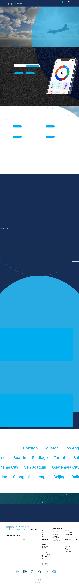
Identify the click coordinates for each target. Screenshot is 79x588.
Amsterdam (26, 467)
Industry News (68, 532)
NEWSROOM (67, 527)
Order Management (68, 549)
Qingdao (31, 476)
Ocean (44, 530)
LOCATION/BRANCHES (70, 539)
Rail (43, 536)
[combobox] (69, 1)
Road (43, 534)
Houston (21, 448)
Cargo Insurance (56, 537)
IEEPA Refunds (68, 534)
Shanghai (53, 476)
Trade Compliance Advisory (56, 541)
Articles (66, 530)
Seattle (54, 457)
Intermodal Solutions (45, 564)
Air (43, 532)
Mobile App (67, 551)
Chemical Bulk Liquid (45, 551)
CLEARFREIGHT (35, 527)
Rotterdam (52, 467)
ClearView (67, 546)
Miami (67, 448)
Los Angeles (45, 448)
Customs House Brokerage (56, 533)
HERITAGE (34, 529)
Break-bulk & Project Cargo (45, 547)
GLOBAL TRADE (57, 528)
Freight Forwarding (45, 543)
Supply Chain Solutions (45, 560)
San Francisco (30, 457)
